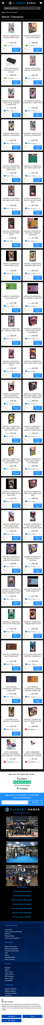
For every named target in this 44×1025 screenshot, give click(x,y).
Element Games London (22, 891)
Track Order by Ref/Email (13, 932)
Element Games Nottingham (22, 908)
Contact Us (8, 929)
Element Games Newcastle (22, 912)
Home (3, 12)
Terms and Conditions (12, 938)
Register (7, 968)
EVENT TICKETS (10, 989)
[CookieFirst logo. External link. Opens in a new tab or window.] (2, 1000)
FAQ (6, 953)
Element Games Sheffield (22, 917)
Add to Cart (16, 50)
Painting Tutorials (10, 993)
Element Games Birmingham (22, 900)
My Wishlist (8, 980)
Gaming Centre (10, 957)
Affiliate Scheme (10, 991)
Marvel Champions (12, 12)
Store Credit (9, 978)
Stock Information (11, 946)
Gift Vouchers (9, 976)
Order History (9, 974)
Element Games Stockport (22, 904)
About (7, 955)
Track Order (9, 972)
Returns (7, 934)
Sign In (7, 970)
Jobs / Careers (10, 959)
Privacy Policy (9, 936)
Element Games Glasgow (22, 895)
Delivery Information (11, 948)
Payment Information (12, 951)
